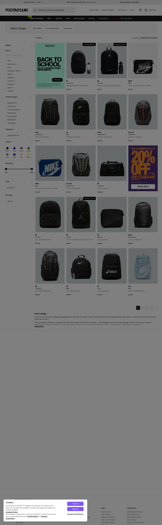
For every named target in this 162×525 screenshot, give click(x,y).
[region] (45, 510)
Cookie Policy (32, 516)
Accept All (75, 503)
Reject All (75, 509)
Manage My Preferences (75, 514)
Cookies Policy (12, 512)
